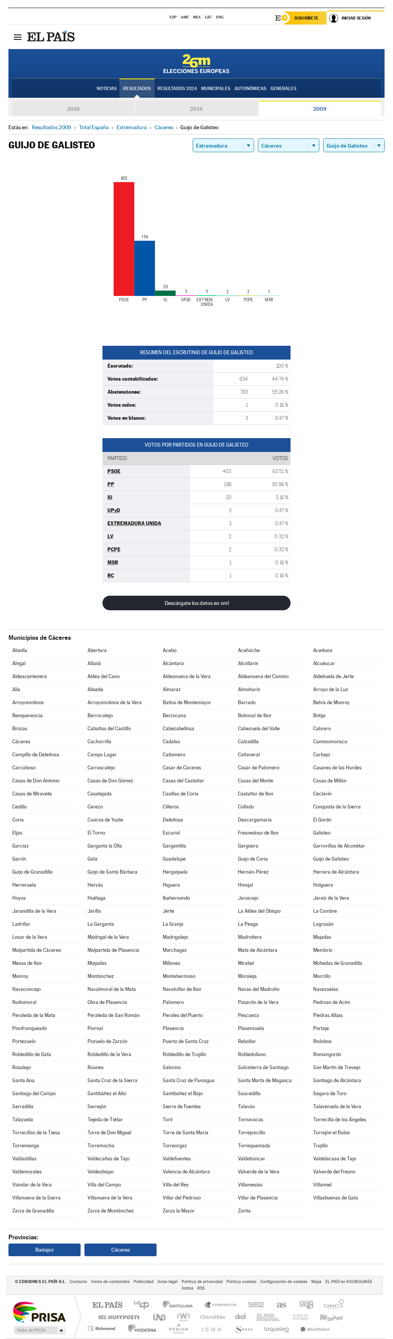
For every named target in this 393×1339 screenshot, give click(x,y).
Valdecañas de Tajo (108, 1159)
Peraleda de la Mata (33, 1015)
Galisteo (321, 833)
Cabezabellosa (178, 728)
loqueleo (277, 1328)
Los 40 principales (144, 1305)
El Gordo (322, 820)
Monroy (20, 976)
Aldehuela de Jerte (333, 676)
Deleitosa (173, 820)
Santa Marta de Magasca (265, 1080)
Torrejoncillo (251, 1132)
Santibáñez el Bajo (183, 1093)
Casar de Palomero (258, 768)
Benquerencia (27, 715)
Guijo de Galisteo (331, 859)
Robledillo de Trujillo (184, 1054)
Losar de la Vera (29, 937)
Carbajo (321, 754)
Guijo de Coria (253, 859)
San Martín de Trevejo (336, 1067)
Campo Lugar (102, 754)
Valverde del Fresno (334, 1172)
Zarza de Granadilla (33, 1211)
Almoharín (249, 689)
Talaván (246, 1106)
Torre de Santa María (185, 1132)
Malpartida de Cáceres (36, 950)
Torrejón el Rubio (331, 1132)
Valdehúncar (251, 1159)
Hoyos (19, 898)
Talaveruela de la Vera (337, 1106)
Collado (246, 807)
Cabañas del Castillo (109, 728)
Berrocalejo (100, 715)
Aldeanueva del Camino (263, 676)
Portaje (321, 1028)
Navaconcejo (26, 989)
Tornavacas (250, 1119)
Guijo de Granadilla (32, 872)
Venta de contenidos (110, 1281)
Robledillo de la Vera (109, 1054)
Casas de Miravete (32, 794)
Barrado (247, 702)
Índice (187, 1288)
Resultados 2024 (177, 88)
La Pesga (248, 924)
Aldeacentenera (29, 676)
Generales (283, 88)
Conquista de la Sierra (337, 807)
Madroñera (250, 937)
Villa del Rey (176, 1185)
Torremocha (101, 1145)
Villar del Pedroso (182, 1198)
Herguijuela (175, 872)
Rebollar (247, 1041)
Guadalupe (174, 859)
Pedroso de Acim (331, 1002)
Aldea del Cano (104, 676)
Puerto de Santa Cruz (186, 1041)
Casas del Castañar (183, 781)
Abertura (97, 650)
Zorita (244, 1211)
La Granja (173, 924)
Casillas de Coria (180, 794)
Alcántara (173, 663)
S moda (243, 1328)
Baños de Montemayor (187, 702)
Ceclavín (322, 794)
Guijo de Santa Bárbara (112, 872)
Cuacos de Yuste (105, 820)
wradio (182, 1317)
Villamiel (322, 1185)
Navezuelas (325, 989)
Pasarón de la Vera (258, 1002)
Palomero (173, 1002)
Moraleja (247, 976)
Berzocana (174, 715)
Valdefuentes (177, 1159)
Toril (167, 1119)
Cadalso (171, 741)
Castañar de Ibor (256, 794)
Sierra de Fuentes (182, 1106)
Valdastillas (24, 1159)
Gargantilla (174, 846)
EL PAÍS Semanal (269, 1317)
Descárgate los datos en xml (197, 603)
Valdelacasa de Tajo (334, 1159)
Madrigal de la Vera (108, 937)
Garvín (19, 859)
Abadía (19, 650)
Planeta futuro (297, 1317)
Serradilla (22, 1106)
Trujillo (320, 1145)
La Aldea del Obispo (259, 911)
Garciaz (20, 846)
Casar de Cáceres (182, 768)
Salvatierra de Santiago (263, 1067)
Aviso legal (167, 1281)
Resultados (137, 88)
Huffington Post (117, 1317)
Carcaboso (24, 768)
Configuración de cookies (283, 1281)
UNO (160, 1317)
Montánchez (101, 976)
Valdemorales (27, 1172)
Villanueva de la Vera (110, 1198)
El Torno (96, 833)
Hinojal (245, 885)
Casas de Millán (330, 781)
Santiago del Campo (34, 1093)
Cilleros (171, 807)
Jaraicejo (248, 898)
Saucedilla (249, 1093)
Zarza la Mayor (179, 1211)
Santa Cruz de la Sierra (112, 1080)
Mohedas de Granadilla (337, 963)
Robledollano (252, 1054)
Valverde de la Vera (258, 1172)
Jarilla (94, 911)
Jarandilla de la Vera (34, 911)
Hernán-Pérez (253, 872)
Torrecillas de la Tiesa (36, 1132)
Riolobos (322, 1041)
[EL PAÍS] (52, 37)
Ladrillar (21, 924)
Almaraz (172, 689)
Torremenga (25, 1145)
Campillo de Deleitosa (35, 754)
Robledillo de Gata (31, 1054)
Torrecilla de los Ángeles (339, 1119)
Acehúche (249, 650)
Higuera (171, 885)
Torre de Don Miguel (109, 1132)
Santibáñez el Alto (107, 1093)
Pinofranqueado (29, 1028)
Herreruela (24, 885)
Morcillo (321, 976)
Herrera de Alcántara (336, 872)
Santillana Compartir (220, 1305)
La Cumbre (325, 911)
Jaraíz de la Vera (331, 898)
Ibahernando (176, 898)
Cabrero (322, 728)
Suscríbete (306, 18)
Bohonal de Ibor (255, 715)
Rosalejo (21, 1067)
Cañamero (174, 754)
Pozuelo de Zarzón (107, 1041)
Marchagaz (175, 950)
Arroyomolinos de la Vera (115, 702)
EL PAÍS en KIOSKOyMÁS (348, 1281)
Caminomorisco (330, 741)
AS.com (278, 1305)
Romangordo (327, 1054)
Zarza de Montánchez (111, 1211)
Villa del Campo (104, 1185)
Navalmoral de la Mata (112, 989)
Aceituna (322, 650)
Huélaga (97, 898)
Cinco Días (211, 1317)
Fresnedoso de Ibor (258, 833)
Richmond (102, 1328)
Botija (319, 715)
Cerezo (95, 807)
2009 (319, 109)
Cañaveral (249, 754)
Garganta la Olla (105, 846)
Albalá (94, 663)
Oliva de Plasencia (107, 1002)
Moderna (140, 1328)
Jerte (168, 911)
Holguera (323, 885)
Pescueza (248, 1015)
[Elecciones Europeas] (196, 63)
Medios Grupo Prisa (39, 1330)
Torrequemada (254, 1145)
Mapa (316, 1281)
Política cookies (241, 1281)
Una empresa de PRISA (39, 1312)
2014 (196, 109)
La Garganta (101, 924)
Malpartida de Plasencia (113, 950)
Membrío (322, 950)
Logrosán (323, 924)
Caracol (331, 1305)
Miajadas (97, 963)
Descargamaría (255, 820)
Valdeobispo (101, 1172)
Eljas (17, 833)
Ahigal (19, 663)
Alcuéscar (324, 663)
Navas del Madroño (258, 989)
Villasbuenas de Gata (335, 1198)
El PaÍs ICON (211, 1328)
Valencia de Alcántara (186, 1172)
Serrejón (97, 1106)
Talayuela (22, 1119)
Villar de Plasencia (258, 1198)
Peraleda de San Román (114, 1015)
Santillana (180, 1305)
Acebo (170, 650)
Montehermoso (179, 976)
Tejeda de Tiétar (105, 1119)
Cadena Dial (240, 1317)
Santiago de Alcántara (337, 1080)
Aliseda (95, 689)
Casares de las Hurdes (337, 768)
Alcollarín (248, 663)
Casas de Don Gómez (110, 781)
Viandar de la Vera (32, 1185)
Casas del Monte (255, 781)
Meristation (314, 1328)
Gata (92, 859)
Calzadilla (248, 741)
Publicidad (144, 1281)
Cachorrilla (99, 741)
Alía (16, 689)
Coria (18, 820)
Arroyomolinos (28, 702)
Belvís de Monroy (331, 702)
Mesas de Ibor (27, 963)
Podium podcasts (178, 1328)
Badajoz (44, 1250)
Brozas (19, 728)
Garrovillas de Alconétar (339, 846)
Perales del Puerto (183, 1015)
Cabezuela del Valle (259, 728)
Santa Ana (23, 1080)
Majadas (322, 937)
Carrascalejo (101, 768)
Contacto (78, 1281)
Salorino (172, 1067)
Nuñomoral (24, 1002)
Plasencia (173, 1028)
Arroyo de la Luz (330, 689)
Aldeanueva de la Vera (187, 676)
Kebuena (324, 1317)
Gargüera (248, 846)
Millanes (171, 963)
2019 (73, 109)
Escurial (171, 833)
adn (303, 1305)
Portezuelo (24, 1041)
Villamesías (250, 1185)
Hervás (95, 885)
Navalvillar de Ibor (182, 989)
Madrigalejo (175, 937)
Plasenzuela (251, 1028)
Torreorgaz (175, 1145)
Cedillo (19, 807)
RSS (201, 1288)
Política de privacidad (202, 1281)
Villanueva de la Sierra (36, 1198)
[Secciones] (17, 37)
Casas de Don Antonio (35, 781)
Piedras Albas (328, 1015)
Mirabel (246, 963)
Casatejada (100, 794)
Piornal (95, 1028)
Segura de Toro (330, 1093)
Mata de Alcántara (257, 950)
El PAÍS (107, 1305)
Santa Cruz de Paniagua (189, 1080)
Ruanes (96, 1067)
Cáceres (21, 741)
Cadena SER (253, 1305)
